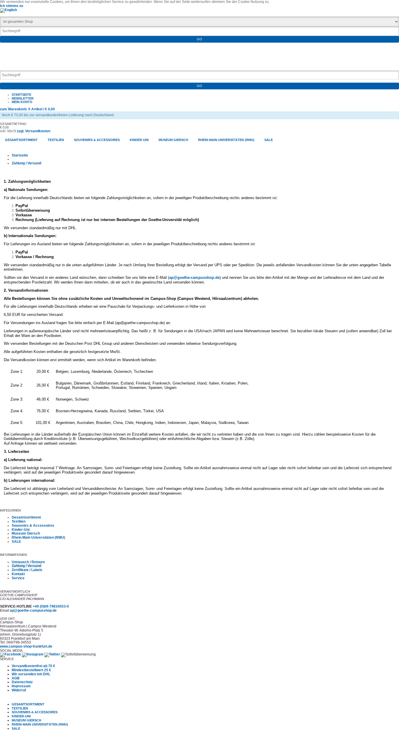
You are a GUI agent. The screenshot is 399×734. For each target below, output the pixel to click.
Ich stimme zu (11, 6)
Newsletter (23, 98)
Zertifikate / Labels (27, 570)
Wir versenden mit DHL (31, 674)
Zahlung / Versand (26, 163)
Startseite (21, 94)
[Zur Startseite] (20, 65)
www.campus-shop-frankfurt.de (26, 646)
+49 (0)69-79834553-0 (51, 606)
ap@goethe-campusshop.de (194, 277)
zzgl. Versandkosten (33, 131)
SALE (16, 542)
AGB (16, 678)
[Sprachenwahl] (8, 10)
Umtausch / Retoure (28, 562)
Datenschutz (22, 682)
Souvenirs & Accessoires (33, 525)
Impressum (21, 686)
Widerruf (19, 690)
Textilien (18, 521)
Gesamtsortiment (26, 517)
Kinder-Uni (21, 530)
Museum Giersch (26, 533)
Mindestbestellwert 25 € (31, 670)
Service (18, 578)
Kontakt (18, 574)
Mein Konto (22, 102)
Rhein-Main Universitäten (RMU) (38, 537)
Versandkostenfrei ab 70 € (33, 666)
